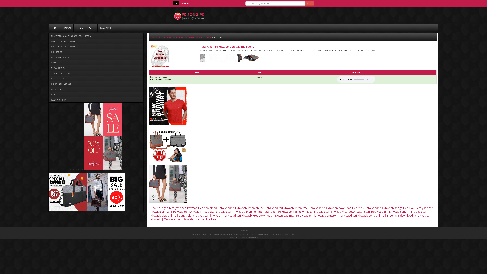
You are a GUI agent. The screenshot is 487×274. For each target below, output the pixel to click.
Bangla (79, 28)
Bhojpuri (66, 28)
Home (176, 3)
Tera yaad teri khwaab (158, 77)
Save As (260, 77)
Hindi (54, 28)
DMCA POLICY (185, 3)
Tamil (91, 28)
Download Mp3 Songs (236, 238)
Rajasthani (105, 28)
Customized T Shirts (251, 238)
